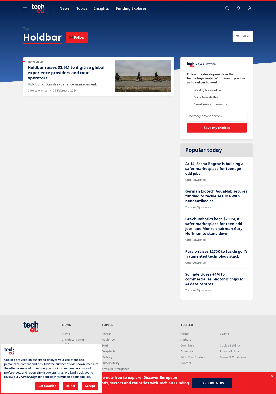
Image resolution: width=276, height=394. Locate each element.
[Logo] (40, 8)
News (64, 8)
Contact (185, 363)
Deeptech (108, 351)
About (184, 334)
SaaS (105, 345)
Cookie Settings (230, 345)
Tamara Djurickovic (198, 207)
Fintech (107, 334)
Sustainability (110, 363)
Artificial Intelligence (115, 369)
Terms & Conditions (233, 357)
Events (224, 334)
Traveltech (35, 61)
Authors (185, 339)
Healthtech (109, 339)
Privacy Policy (229, 351)
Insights (101, 8)
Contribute (187, 345)
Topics (81, 8)
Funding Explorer (131, 8)
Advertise (186, 351)
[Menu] (25, 9)
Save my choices (217, 127)
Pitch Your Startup (192, 357)
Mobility (107, 357)
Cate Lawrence (37, 90)
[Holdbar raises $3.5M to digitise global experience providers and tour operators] (143, 76)
